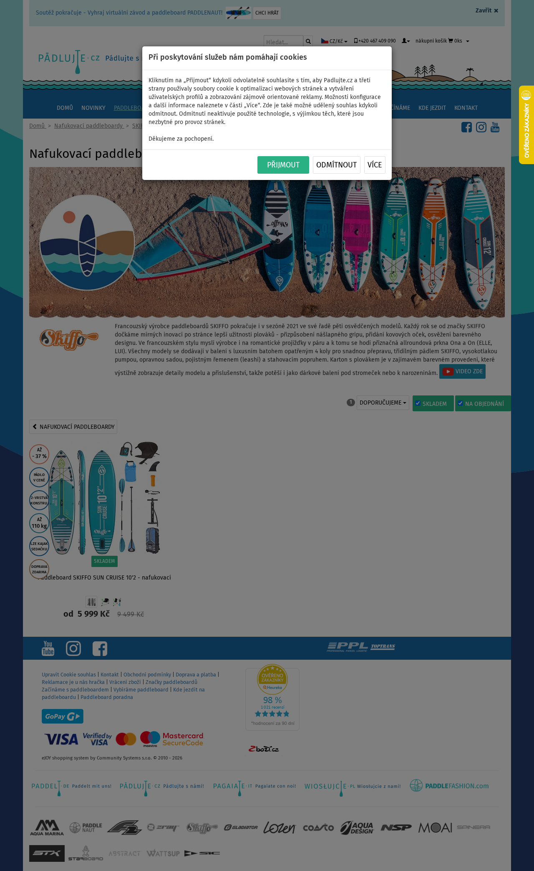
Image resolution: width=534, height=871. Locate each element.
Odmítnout (336, 165)
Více (375, 165)
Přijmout (283, 165)
